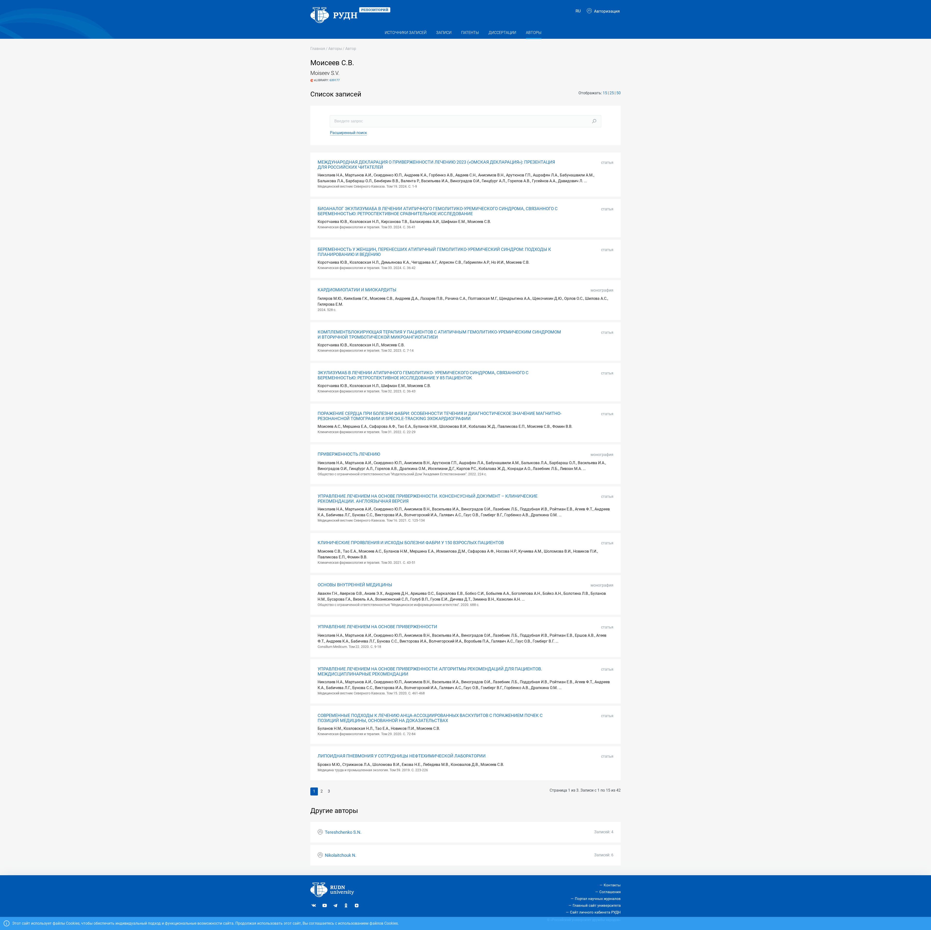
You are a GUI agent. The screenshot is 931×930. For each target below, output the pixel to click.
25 (612, 93)
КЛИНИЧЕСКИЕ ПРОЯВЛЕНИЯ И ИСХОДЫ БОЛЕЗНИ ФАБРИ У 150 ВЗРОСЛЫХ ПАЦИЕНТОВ (411, 542)
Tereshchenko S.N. (343, 832)
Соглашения (610, 892)
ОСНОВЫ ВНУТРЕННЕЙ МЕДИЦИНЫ (355, 584)
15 (605, 93)
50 (618, 93)
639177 (334, 80)
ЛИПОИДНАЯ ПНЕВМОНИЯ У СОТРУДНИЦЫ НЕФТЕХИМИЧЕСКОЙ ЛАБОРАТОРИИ (402, 756)
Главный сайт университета (597, 905)
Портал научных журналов (598, 899)
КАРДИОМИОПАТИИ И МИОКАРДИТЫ (357, 289)
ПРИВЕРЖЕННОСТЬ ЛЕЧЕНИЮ (349, 454)
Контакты (612, 885)
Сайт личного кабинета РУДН (595, 912)
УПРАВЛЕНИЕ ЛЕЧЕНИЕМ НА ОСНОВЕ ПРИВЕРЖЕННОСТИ (377, 626)
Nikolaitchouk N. (340, 855)
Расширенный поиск (348, 132)
